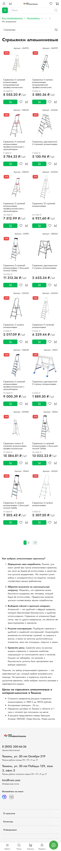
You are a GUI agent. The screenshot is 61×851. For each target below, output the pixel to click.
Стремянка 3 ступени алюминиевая (13, 326)
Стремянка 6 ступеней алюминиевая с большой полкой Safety (45, 446)
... (46, 18)
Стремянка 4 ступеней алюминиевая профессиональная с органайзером (14, 145)
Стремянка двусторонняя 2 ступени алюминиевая (44, 383)
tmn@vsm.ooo (11, 780)
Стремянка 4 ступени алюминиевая (42, 504)
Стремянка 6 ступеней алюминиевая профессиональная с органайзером (14, 385)
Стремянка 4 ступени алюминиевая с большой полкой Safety (16, 505)
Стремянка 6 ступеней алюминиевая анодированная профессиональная (14, 83)
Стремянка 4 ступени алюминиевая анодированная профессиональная (42, 83)
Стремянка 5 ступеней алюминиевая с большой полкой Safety (16, 268)
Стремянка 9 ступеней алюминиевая (43, 326)
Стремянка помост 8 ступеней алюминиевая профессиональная (14, 446)
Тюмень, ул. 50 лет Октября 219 (23, 756)
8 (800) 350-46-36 (14, 746)
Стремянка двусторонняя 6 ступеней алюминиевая (44, 143)
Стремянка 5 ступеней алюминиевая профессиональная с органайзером (14, 207)
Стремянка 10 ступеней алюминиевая (43, 205)
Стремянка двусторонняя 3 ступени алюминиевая (44, 267)
